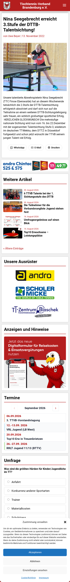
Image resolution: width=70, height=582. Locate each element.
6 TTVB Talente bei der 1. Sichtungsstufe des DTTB (39, 195)
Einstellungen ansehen (35, 570)
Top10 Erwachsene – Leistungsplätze (36, 234)
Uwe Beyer (14, 36)
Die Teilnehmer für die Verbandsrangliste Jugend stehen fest (43, 209)
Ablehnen (35, 561)
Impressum (44, 578)
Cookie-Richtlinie (28, 578)
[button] (65, 522)
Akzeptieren (35, 552)
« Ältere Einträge (13, 248)
